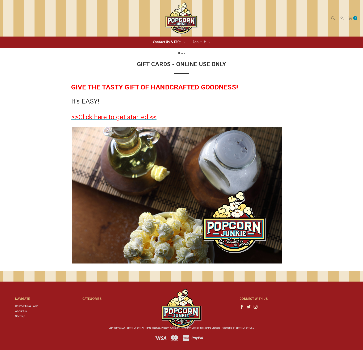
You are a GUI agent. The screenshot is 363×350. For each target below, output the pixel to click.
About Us (200, 42)
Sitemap (20, 316)
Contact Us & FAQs (167, 42)
